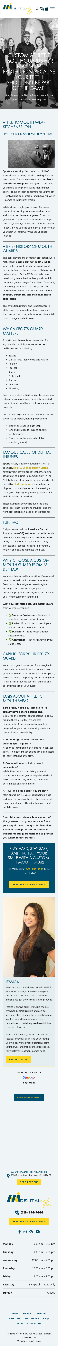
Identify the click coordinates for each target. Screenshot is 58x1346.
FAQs (46, 1318)
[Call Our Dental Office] (42, 9)
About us (14, 1318)
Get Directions (29, 1182)
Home (15, 1313)
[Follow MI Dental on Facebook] (19, 1232)
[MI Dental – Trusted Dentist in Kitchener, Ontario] (18, 9)
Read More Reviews (29, 1098)
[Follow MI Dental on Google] (31, 1232)
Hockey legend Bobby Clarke (30, 468)
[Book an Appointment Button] (47, 9)
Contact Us (34, 1324)
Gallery (41, 1313)
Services (28, 1313)
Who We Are (32, 1318)
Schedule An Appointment (29, 885)
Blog (20, 1324)
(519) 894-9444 (35, 869)
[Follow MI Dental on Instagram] (25, 1232)
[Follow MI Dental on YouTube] (38, 1232)
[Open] (52, 8)
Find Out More (18, 1059)
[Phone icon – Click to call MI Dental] (29, 1201)
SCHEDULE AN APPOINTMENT (29, 1221)
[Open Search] (37, 9)
